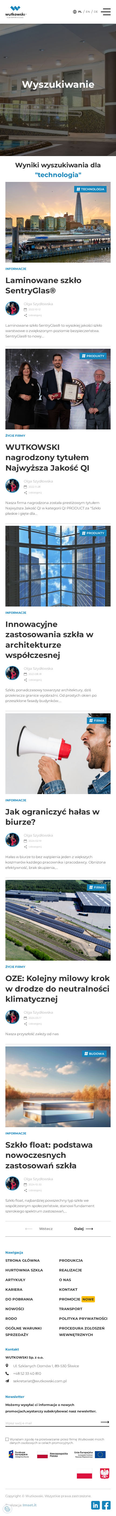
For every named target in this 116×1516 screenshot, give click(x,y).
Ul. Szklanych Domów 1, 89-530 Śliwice (46, 1366)
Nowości (14, 1309)
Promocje (76, 1299)
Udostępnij (35, 315)
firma (99, 720)
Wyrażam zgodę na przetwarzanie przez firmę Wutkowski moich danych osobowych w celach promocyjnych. (57, 1441)
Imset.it (30, 1505)
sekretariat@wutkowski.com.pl (40, 1381)
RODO (11, 1319)
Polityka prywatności (83, 1319)
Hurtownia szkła (24, 1270)
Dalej (79, 1229)
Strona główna (22, 1260)
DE (96, 11)
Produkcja (71, 1260)
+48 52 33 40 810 (27, 1374)
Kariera (13, 1290)
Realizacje (70, 1270)
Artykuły (15, 1280)
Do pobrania (19, 1299)
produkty (95, 356)
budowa (96, 1054)
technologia (92, 189)
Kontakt (68, 1290)
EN (88, 11)
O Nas (65, 1280)
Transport (70, 1309)
